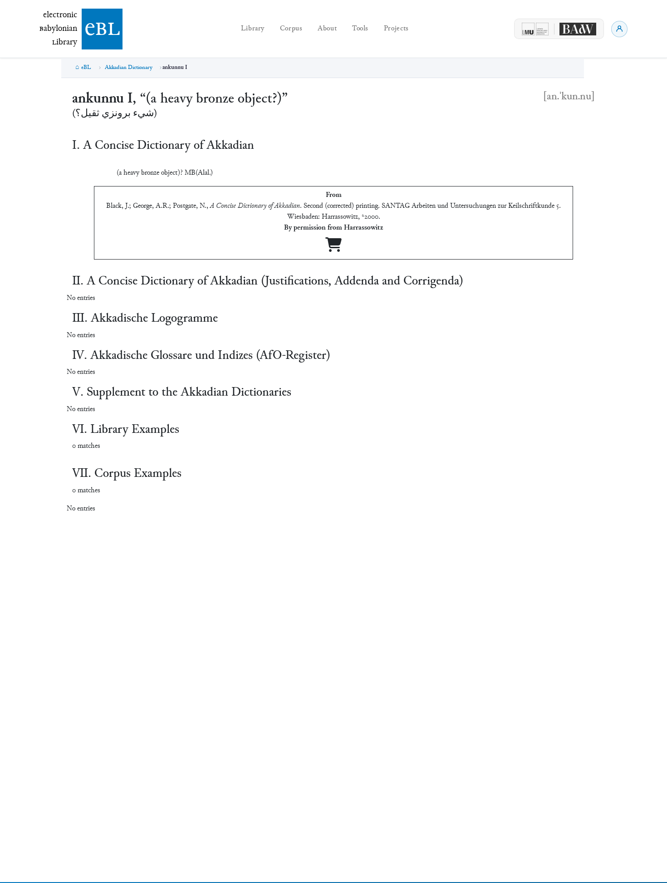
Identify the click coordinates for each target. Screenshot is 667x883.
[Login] (619, 29)
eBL (86, 67)
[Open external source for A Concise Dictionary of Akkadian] (333, 248)
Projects (396, 29)
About (327, 29)
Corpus (291, 29)
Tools (360, 29)
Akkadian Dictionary (128, 67)
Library (253, 29)
